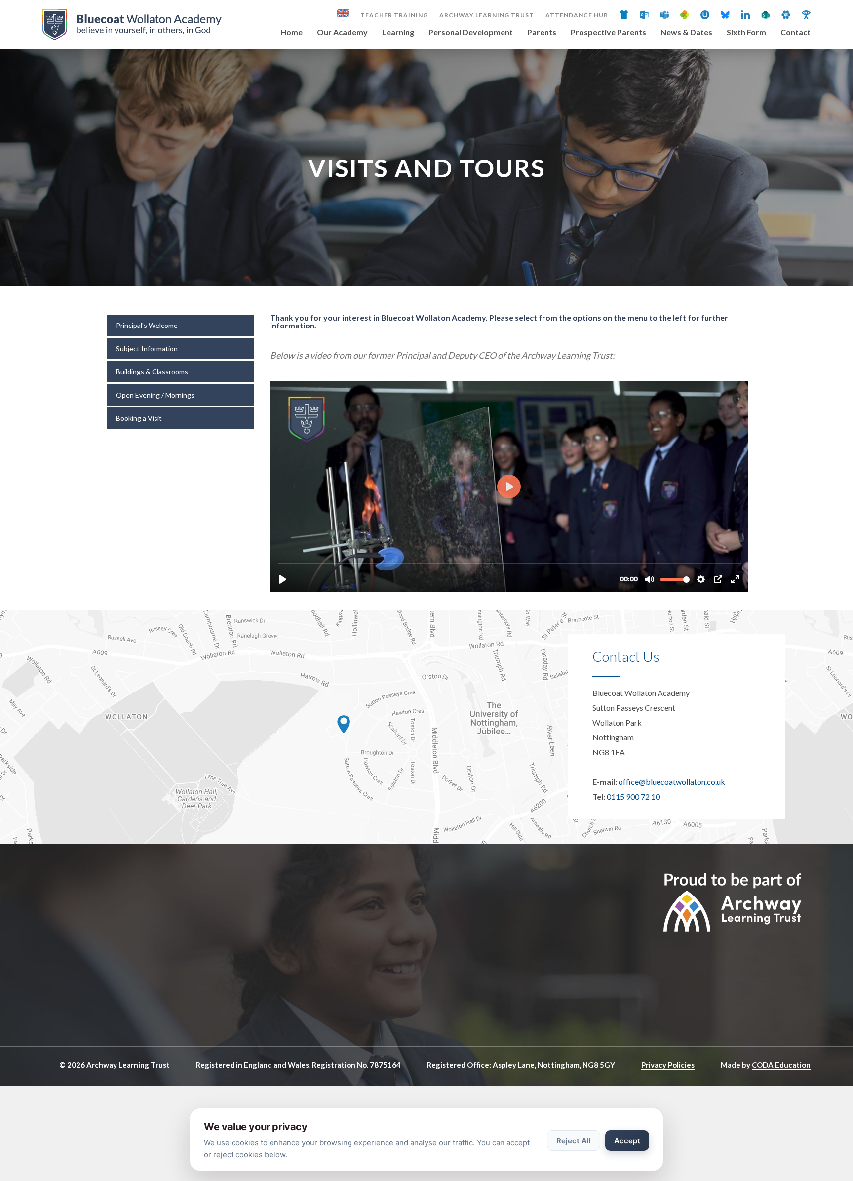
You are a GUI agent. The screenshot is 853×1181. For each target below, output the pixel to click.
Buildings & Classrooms (152, 371)
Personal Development (470, 32)
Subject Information (147, 348)
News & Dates (686, 32)
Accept (627, 1140)
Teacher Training (394, 15)
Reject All (573, 1140)
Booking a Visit (139, 418)
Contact (795, 32)
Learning (398, 32)
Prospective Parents (608, 32)
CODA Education (781, 1064)
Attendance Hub (576, 15)
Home (291, 32)
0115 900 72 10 (633, 796)
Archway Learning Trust (486, 15)
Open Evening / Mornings (155, 395)
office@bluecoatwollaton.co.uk (672, 781)
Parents (541, 32)
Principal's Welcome (147, 325)
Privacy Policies (668, 1064)
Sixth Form (746, 32)
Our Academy (342, 32)
